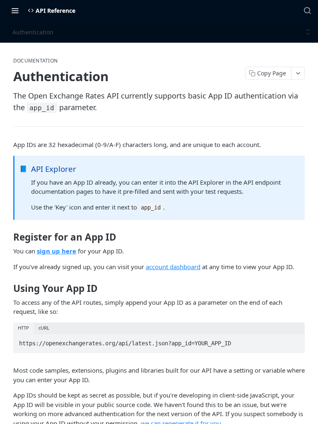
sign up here (56, 251)
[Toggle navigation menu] (15, 10)
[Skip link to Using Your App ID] (7, 288)
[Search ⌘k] (307, 10)
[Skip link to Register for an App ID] (7, 237)
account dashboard (173, 267)
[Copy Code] (294, 341)
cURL (44, 328)
